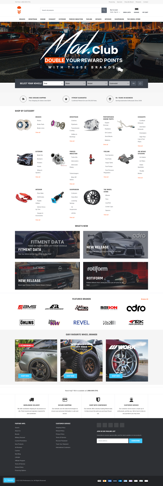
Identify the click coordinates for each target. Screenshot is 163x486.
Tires (106, 199)
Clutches (74, 120)
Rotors (39, 120)
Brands (17, 434)
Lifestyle (17, 457)
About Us (18, 431)
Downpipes (142, 133)
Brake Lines (40, 128)
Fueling (89, 19)
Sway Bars (74, 197)
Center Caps (109, 206)
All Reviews (18, 447)
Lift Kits (73, 213)
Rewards (138, 2)
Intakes (98, 19)
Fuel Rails (108, 159)
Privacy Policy (60, 434)
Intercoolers (74, 161)
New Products (19, 444)
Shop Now (116, 376)
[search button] (104, 10)
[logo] (19, 10)
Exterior (62, 19)
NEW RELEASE (97, 247)
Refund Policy (60, 431)
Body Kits (40, 155)
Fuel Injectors (109, 155)
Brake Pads (40, 124)
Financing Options (20, 470)
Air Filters (142, 161)
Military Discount (20, 437)
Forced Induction (76, 19)
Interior (108, 19)
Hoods (39, 166)
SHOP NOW (25, 376)
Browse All (144, 299)
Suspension (119, 19)
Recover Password (61, 441)
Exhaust (52, 19)
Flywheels (74, 124)
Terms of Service (20, 464)
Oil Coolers (108, 132)
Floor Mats (40, 193)
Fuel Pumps (109, 166)
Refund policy (19, 467)
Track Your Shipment (62, 444)
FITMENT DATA (29, 250)
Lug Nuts (108, 203)
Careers (17, 450)
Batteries (107, 140)
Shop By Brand (129, 2)
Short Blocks (108, 136)
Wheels (107, 195)
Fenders (39, 162)
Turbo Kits (74, 157)
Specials (119, 2)
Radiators (108, 129)
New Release (29, 281)
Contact (145, 2)
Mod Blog (18, 454)
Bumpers (40, 159)
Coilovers (74, 193)
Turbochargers (74, 173)
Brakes (22, 19)
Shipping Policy (60, 427)
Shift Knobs (40, 197)
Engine (42, 19)
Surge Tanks (109, 162)
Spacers (107, 210)
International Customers (63, 447)
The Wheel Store (133, 19)
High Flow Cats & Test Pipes (142, 139)
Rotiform (94, 278)
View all (37, 132)
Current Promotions (21, 441)
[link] (24, 125)
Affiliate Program (20, 460)
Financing (112, 2)
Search (17, 427)
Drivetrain (32, 19)
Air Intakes (142, 157)
